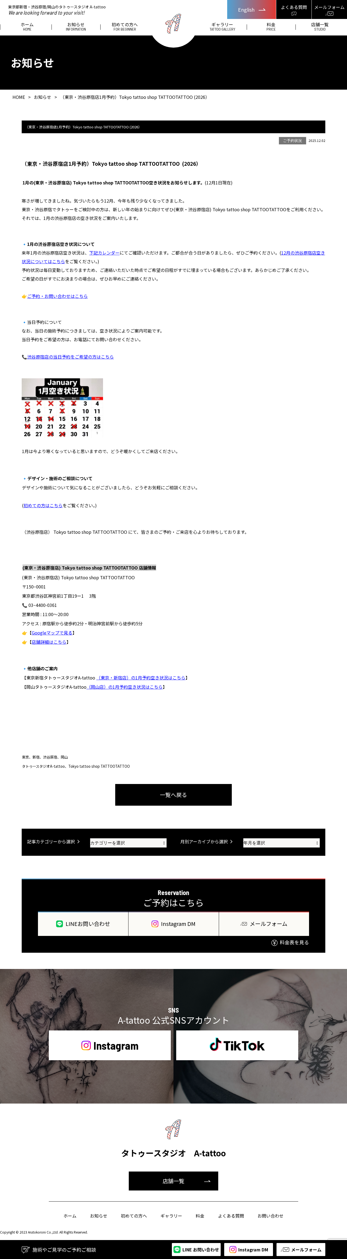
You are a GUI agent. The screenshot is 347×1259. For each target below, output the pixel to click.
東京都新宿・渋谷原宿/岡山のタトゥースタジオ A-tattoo (57, 9)
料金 (271, 26)
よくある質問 (231, 1215)
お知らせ (76, 26)
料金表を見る (294, 942)
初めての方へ (125, 26)
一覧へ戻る (173, 795)
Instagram (116, 1045)
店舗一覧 (320, 26)
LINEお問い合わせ (88, 924)
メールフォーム (268, 924)
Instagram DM (178, 924)
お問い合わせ (271, 1215)
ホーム (27, 26)
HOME (18, 97)
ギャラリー (222, 26)
